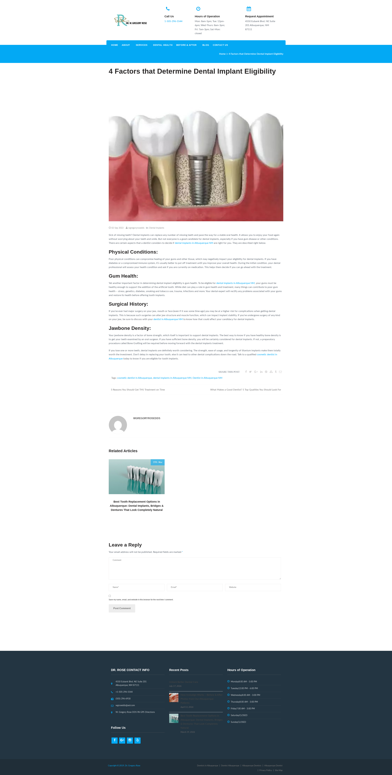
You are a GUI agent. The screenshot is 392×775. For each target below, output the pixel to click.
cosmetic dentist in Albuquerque (134, 378)
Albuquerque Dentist (273, 766)
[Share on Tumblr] (276, 372)
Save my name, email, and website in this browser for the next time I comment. (141, 600)
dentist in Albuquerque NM (168, 319)
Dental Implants (156, 228)
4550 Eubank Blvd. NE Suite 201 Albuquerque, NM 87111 (131, 683)
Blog (205, 45)
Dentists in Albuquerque (207, 766)
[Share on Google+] (256, 372)
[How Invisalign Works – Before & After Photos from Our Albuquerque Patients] (173, 697)
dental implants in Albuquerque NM (194, 243)
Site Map (279, 770)
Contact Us (220, 45)
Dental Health (162, 45)
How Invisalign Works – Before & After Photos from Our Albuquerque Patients (202, 699)
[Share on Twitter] (250, 372)
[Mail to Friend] (280, 372)
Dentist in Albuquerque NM (207, 378)
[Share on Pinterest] (266, 372)
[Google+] (122, 740)
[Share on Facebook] (246, 372)
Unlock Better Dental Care (183, 682)
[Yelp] (137, 740)
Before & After (186, 45)
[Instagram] (130, 740)
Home (114, 45)
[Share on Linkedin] (261, 372)
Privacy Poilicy (265, 770)
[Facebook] (114, 740)
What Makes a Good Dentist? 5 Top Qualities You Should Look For (245, 389)
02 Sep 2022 (117, 228)
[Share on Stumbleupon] (271, 372)
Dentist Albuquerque (230, 766)
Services (141, 45)
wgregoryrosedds (136, 228)
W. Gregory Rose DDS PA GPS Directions (135, 712)
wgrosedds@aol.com (125, 705)
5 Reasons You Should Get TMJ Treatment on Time (138, 389)
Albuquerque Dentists (251, 766)
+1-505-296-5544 (124, 692)
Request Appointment (259, 16)
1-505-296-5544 (173, 21)
